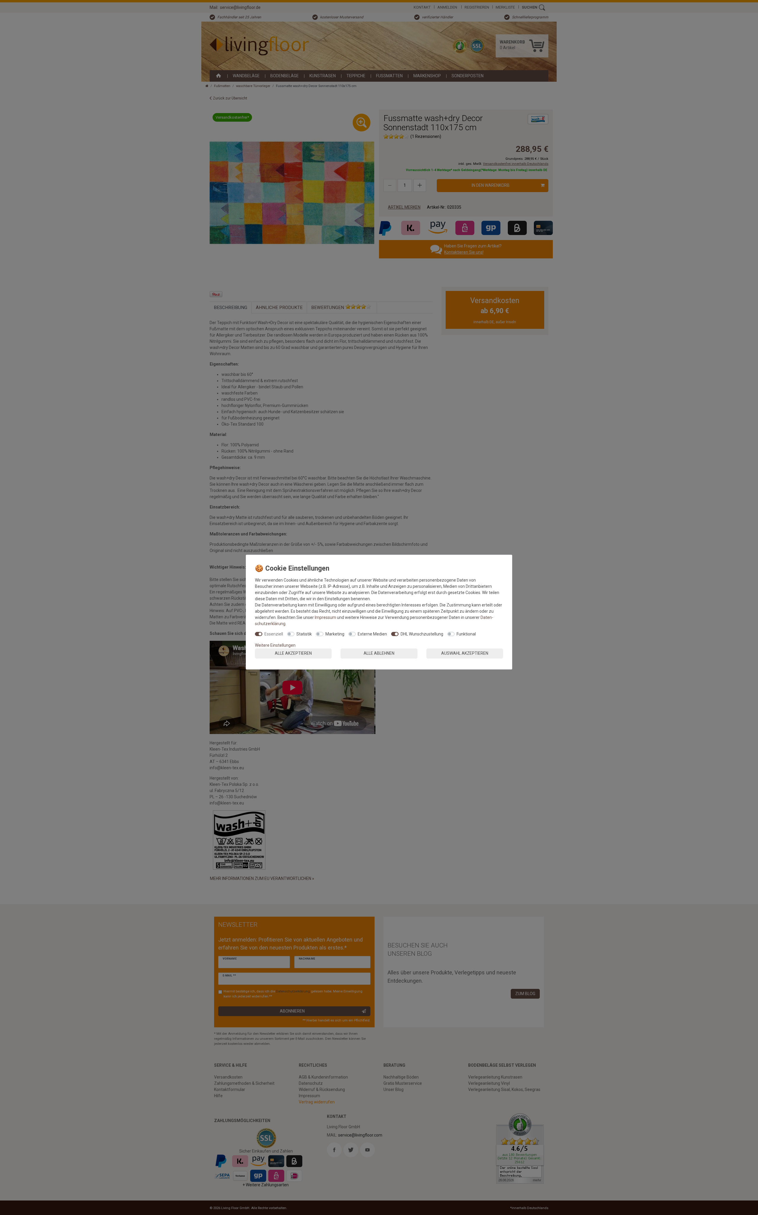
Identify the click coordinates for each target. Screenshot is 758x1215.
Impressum (325, 617)
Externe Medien (372, 634)
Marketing (334, 634)
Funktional (466, 634)
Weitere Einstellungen (275, 645)
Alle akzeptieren (293, 653)
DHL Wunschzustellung (422, 634)
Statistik (304, 634)
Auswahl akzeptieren (464, 653)
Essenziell (273, 634)
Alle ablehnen (379, 653)
